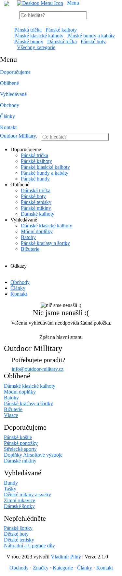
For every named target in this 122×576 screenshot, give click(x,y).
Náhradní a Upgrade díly (29, 545)
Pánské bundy (28, 41)
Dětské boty (16, 534)
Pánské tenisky (36, 202)
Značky (40, 567)
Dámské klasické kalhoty (46, 225)
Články (7, 116)
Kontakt (8, 127)
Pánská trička (28, 30)
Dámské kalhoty (37, 214)
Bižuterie (30, 249)
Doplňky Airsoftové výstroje (33, 455)
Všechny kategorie (36, 47)
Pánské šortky (18, 528)
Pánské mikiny (36, 208)
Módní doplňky (37, 231)
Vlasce (11, 415)
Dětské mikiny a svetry (27, 494)
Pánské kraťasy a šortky (45, 243)
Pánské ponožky (21, 443)
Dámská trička (62, 41)
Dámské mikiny (20, 460)
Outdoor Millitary (18, 136)
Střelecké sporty (20, 449)
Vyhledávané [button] (13, 94)
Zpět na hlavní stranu (61, 337)
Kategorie (63, 567)
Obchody (9, 105)
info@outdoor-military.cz (37, 369)
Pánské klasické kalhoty (38, 35)
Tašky (10, 488)
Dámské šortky (19, 506)
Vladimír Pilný (66, 556)
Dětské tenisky (19, 540)
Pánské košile (18, 437)
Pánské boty (93, 41)
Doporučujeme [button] (15, 72)
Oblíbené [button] (9, 83)
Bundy (11, 483)
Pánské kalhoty (61, 30)
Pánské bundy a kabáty (91, 35)
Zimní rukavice (19, 500)
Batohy (28, 237)
